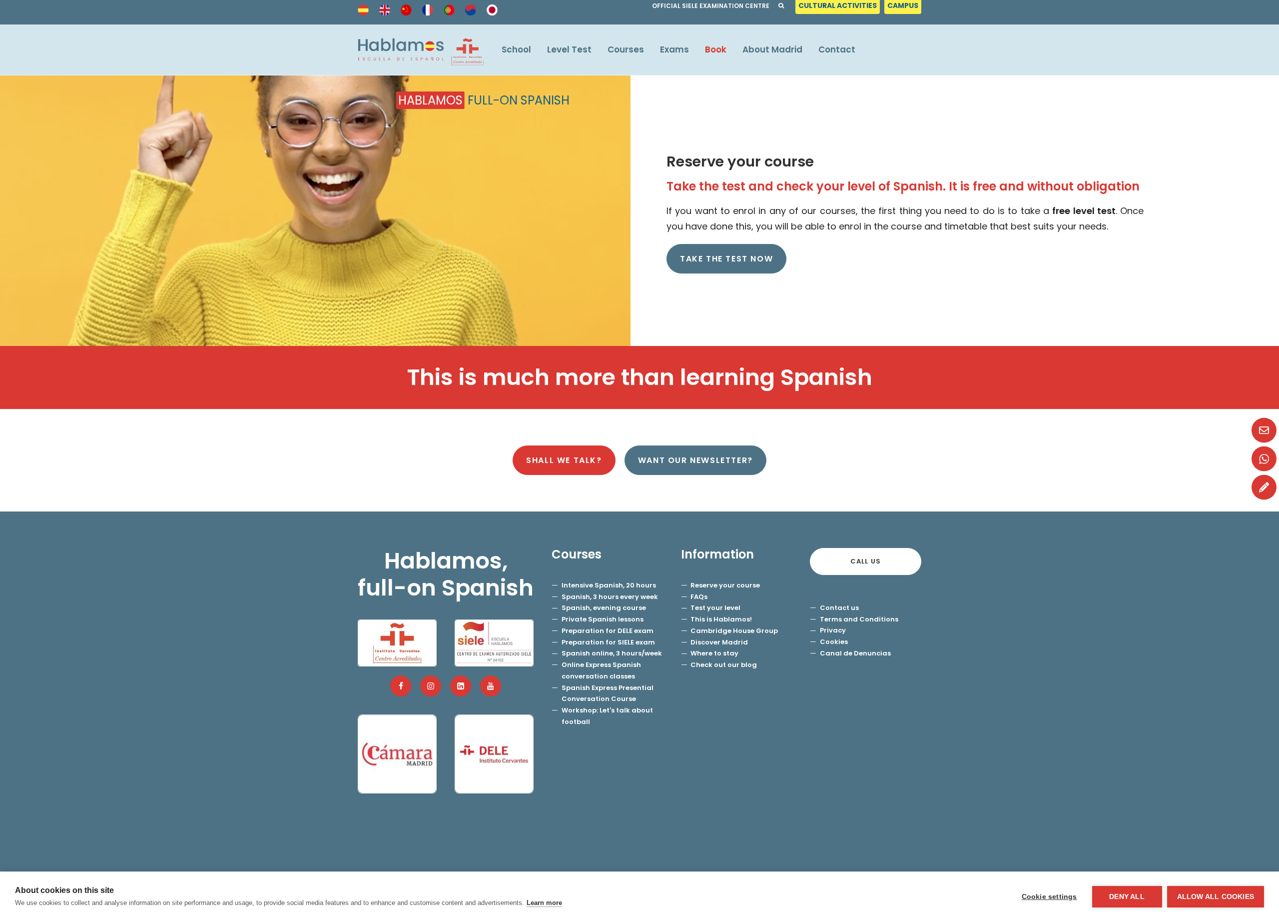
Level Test (569, 50)
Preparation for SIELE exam (608, 642)
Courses (626, 50)
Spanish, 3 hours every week (610, 597)
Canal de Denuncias (855, 653)
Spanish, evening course (604, 607)
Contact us (839, 607)
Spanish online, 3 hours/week (612, 653)
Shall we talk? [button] (564, 460)
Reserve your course (725, 585)
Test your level (715, 607)
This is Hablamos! (721, 619)
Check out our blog (723, 665)
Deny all (1127, 896)
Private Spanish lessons (602, 619)
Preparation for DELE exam (607, 631)
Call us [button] (865, 561)
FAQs (698, 597)
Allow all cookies (1215, 896)
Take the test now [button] (726, 258)
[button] (400, 686)
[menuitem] (838, 8)
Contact (836, 50)
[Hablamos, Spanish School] (421, 50)
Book (715, 50)
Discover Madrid (719, 642)
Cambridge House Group (734, 631)
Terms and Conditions (859, 619)
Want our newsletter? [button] (695, 460)
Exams (674, 50)
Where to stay (714, 653)
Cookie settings (1049, 896)
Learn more (544, 902)
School (516, 50)
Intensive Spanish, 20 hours (609, 585)
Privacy (833, 630)
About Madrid (772, 50)
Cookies (834, 641)
